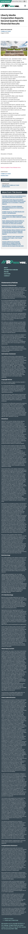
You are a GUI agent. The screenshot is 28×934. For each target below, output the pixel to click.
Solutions (7, 274)
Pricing (6, 272)
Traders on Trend (6, 31)
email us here (4, 175)
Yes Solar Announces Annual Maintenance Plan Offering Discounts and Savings (14, 196)
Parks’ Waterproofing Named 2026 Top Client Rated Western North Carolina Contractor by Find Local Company (13, 222)
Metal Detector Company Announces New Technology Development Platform (13, 226)
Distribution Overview (11, 270)
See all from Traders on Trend (10, 185)
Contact (7, 276)
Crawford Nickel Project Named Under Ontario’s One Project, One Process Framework (13, 238)
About (6, 268)
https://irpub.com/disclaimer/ (15, 695)
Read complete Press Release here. (11, 167)
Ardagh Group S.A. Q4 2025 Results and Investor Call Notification (13, 212)
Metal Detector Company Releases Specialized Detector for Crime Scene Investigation (12, 208)
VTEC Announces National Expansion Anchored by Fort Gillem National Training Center (14, 217)
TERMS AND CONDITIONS (11, 920)
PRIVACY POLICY (8, 918)
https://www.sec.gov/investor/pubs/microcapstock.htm (13, 624)
